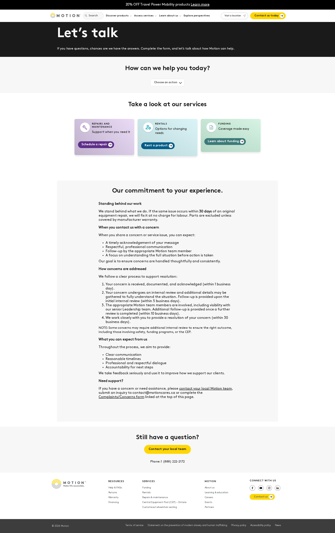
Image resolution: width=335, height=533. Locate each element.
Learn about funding (223, 141)
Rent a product (156, 145)
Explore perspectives (197, 15)
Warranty (113, 497)
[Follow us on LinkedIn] (277, 488)
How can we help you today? (167, 68)
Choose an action (165, 82)
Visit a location (233, 15)
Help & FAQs (115, 487)
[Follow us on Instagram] (269, 488)
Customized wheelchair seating (159, 507)
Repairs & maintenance (155, 497)
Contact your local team (167, 449)
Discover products (117, 15)
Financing (113, 502)
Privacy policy (238, 525)
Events (208, 502)
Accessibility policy (260, 525)
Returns (112, 492)
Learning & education (216, 492)
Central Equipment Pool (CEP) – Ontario (164, 502)
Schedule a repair (94, 144)
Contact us (261, 497)
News (278, 525)
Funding (146, 487)
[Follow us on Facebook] (252, 488)
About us (209, 487)
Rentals (146, 492)
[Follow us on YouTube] (261, 488)
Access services (144, 15)
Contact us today (266, 15)
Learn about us (168, 15)
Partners (209, 507)
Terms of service (134, 525)
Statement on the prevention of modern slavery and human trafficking (187, 525)
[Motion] (65, 15)
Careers (209, 497)
